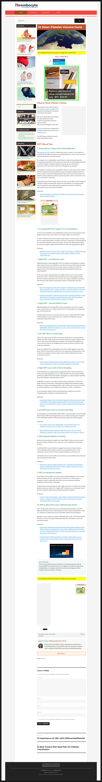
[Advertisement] (74, 116)
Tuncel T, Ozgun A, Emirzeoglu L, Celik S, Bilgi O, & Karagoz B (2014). (62, 499)
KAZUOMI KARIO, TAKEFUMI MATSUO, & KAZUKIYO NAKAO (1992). (61, 539)
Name (39, 698)
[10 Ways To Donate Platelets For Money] (26, 180)
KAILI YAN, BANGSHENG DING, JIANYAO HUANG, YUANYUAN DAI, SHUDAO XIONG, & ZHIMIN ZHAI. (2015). (63, 327)
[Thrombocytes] (51, 765)
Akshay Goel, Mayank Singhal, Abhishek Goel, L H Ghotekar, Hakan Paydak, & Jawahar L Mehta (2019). (61, 466)
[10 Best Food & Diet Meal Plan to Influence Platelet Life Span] (26, 151)
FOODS (58, 12)
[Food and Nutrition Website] (26, 5)
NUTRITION (33, 12)
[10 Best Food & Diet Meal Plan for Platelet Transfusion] (26, 195)
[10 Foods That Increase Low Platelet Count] (26, 165)
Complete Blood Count (45, 109)
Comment (40, 677)
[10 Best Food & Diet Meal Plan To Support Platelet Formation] (26, 209)
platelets (42, 658)
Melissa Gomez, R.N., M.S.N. (48, 634)
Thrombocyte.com (50, 770)
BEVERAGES (45, 12)
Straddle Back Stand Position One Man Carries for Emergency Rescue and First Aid (26, 134)
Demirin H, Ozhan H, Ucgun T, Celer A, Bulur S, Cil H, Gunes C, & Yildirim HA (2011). (63, 253)
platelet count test (45, 152)
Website (39, 712)
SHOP (21, 12)
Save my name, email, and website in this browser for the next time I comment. (57, 719)
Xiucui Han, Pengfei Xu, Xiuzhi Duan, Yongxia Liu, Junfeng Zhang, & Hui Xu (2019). (62, 289)
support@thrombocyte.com (53, 772)
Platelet (82, 634)
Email (39, 705)
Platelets (39, 128)
